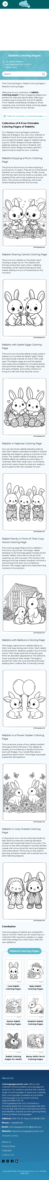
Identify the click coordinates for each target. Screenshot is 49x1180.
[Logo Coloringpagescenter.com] (24, 4)
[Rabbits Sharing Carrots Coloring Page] (24, 308)
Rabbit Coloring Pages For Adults (13, 1057)
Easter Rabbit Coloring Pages (13, 1022)
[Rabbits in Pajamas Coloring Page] (24, 502)
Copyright (7, 1150)
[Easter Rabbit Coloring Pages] (13, 1006)
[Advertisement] (24, 29)
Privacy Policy (8, 1146)
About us (6, 1142)
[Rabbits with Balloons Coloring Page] (24, 699)
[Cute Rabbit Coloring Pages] (13, 971)
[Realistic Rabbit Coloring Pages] (35, 1006)
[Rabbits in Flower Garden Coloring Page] (24, 792)
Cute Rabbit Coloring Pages (13, 987)
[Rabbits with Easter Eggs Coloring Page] (24, 407)
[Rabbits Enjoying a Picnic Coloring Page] (24, 218)
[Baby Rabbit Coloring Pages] (35, 971)
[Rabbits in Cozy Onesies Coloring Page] (24, 891)
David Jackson (16, 61)
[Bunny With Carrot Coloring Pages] (35, 1041)
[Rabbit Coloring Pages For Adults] (13, 1041)
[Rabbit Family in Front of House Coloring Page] (24, 603)
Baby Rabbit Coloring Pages (35, 987)
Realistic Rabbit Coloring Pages (35, 1022)
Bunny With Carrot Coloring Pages (35, 1057)
